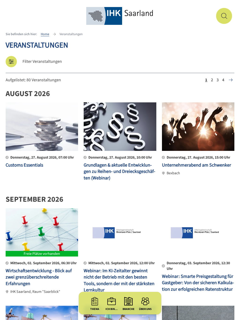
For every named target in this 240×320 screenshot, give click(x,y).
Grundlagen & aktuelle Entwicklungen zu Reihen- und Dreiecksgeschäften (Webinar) (119, 171)
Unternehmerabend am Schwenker (196, 165)
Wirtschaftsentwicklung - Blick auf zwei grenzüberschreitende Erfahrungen (39, 277)
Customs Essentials (24, 165)
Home (45, 34)
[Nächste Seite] (230, 80)
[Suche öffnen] (224, 16)
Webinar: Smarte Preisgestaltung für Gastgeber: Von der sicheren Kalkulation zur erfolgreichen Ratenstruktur (198, 283)
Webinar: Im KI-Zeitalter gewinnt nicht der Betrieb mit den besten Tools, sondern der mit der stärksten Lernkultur (119, 281)
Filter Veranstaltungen (42, 61)
